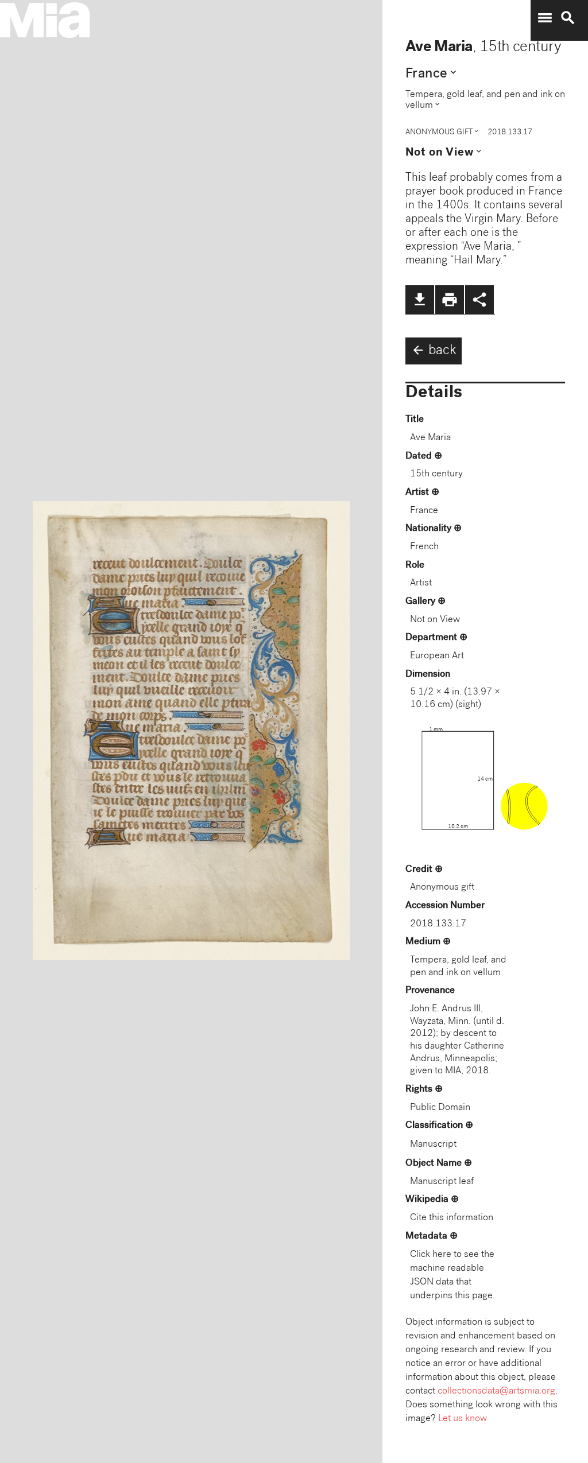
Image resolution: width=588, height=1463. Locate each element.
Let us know (462, 1419)
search (568, 17)
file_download (419, 299)
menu (545, 17)
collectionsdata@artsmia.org (496, 1391)
